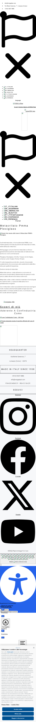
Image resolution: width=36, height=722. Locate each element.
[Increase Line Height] (2, 631)
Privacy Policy (5, 704)
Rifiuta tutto (18, 713)
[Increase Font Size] (2, 609)
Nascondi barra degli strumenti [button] (9, 611)
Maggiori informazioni (18, 718)
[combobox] (18, 559)
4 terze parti (10, 652)
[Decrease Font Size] (2, 616)
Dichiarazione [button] (4, 609)
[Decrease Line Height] (2, 637)
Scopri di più (10, 306)
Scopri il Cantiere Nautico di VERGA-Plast (25, 107)
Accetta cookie (18, 709)
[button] (34, 647)
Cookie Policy (15, 704)
